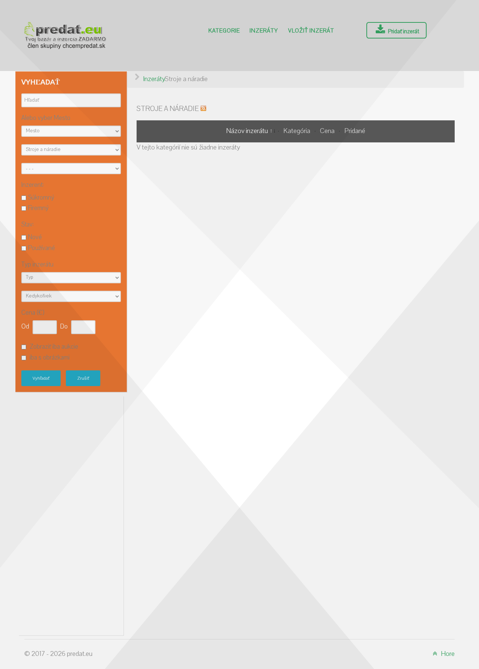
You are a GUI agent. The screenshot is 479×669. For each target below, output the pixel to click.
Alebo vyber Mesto (45, 118)
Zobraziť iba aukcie (54, 347)
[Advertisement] (71, 514)
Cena (328, 131)
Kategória (297, 131)
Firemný (38, 208)
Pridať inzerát (403, 31)
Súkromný (41, 198)
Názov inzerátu (248, 131)
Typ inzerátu (37, 264)
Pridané (354, 131)
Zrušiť (83, 378)
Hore (447, 654)
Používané (41, 248)
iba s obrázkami (50, 358)
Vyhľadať (41, 378)
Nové (35, 237)
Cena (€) (32, 313)
